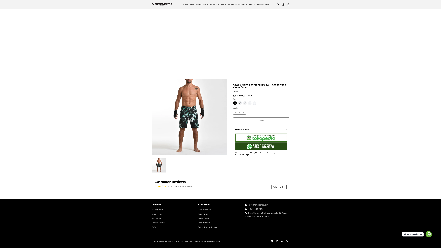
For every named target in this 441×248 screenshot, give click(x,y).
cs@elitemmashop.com (258, 205)
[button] (199, 4)
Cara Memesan (204, 209)
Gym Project (157, 218)
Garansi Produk (158, 222)
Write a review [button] (279, 187)
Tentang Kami (157, 209)
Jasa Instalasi (204, 222)
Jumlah (235, 108)
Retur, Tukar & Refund (208, 227)
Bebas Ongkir (204, 218)
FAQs (154, 227)
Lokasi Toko (157, 214)
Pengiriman (203, 214)
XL (254, 103)
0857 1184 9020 (255, 209)
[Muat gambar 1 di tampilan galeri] (159, 165)
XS (235, 103)
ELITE (161, 241)
